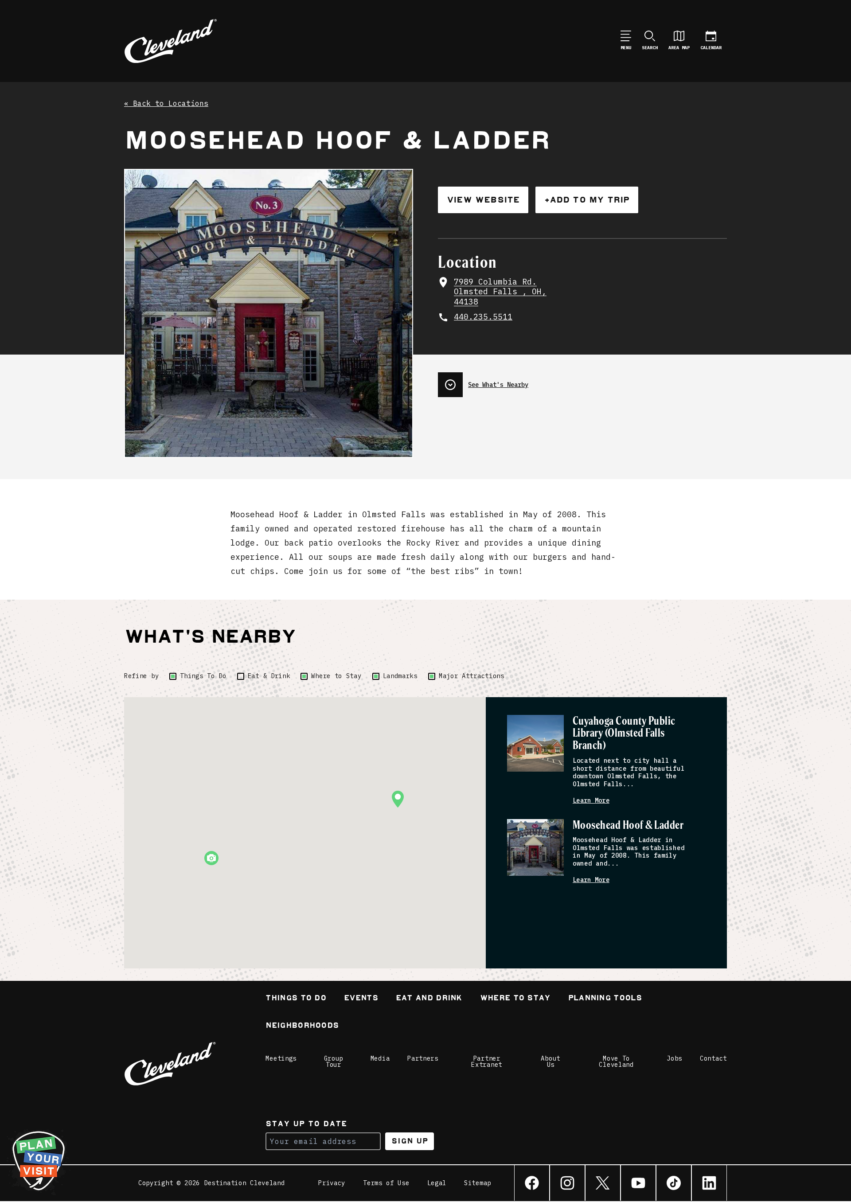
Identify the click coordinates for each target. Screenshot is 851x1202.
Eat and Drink (429, 999)
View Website (483, 200)
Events (361, 999)
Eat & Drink (269, 676)
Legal (437, 1183)
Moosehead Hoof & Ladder (628, 825)
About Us (550, 1061)
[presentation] (582, 381)
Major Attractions (471, 676)
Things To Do (203, 676)
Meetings (281, 1058)
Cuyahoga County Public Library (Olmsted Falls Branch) (624, 734)
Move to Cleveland (616, 1061)
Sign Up (409, 1141)
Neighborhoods (302, 1026)
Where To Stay (515, 999)
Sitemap (477, 1183)
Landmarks (400, 676)
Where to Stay (336, 676)
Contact (713, 1058)
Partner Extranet (486, 1061)
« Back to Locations (166, 104)
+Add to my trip (586, 200)
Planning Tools (605, 999)
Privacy (331, 1183)
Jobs (674, 1058)
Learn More (591, 800)
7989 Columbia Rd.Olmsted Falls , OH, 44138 (500, 292)
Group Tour (334, 1061)
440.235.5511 (483, 317)
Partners (422, 1058)
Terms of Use (386, 1183)
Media (380, 1058)
